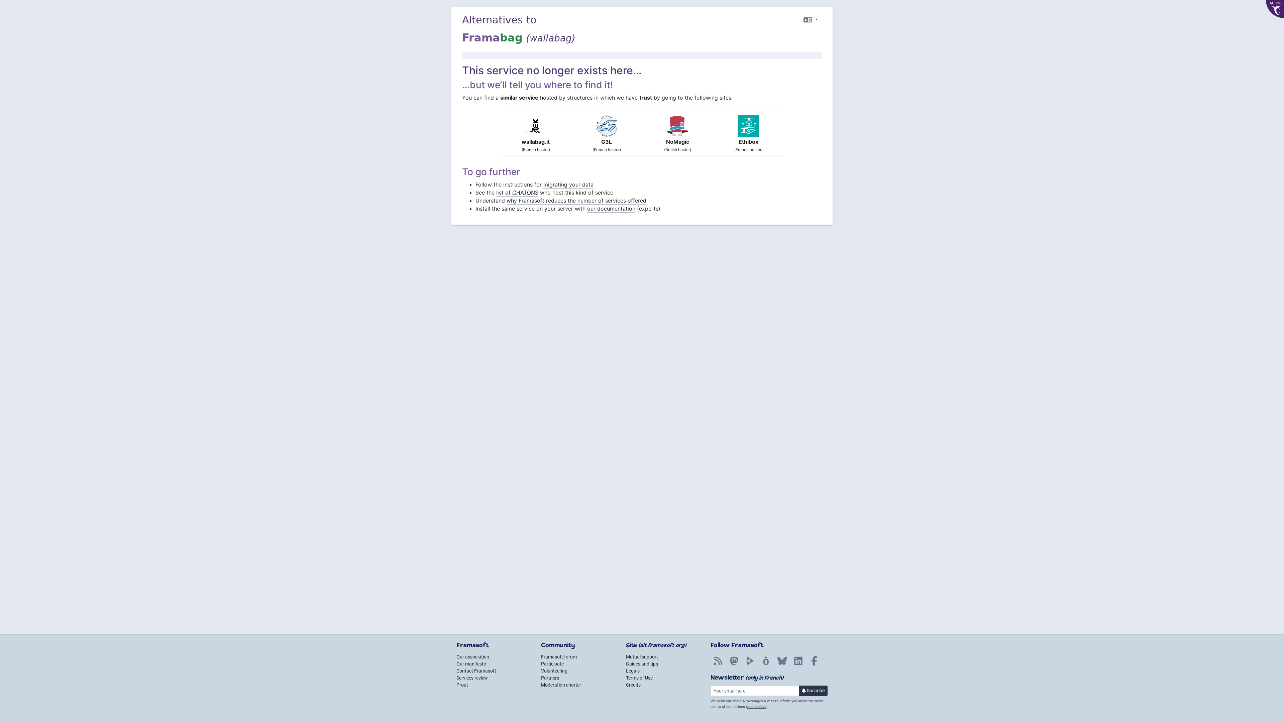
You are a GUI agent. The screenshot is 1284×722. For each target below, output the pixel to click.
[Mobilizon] (766, 664)
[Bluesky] (782, 664)
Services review (472, 678)
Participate (552, 664)
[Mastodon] (734, 664)
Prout (462, 685)
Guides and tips (642, 664)
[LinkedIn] (798, 664)
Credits (633, 685)
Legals (633, 671)
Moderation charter (561, 685)
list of (517, 192)
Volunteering (554, 671)
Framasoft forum (559, 656)
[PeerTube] (750, 664)
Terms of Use (639, 678)
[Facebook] (814, 664)
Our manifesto (471, 664)
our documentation (611, 208)
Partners (550, 678)
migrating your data (568, 184)
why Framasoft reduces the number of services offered (576, 200)
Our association (472, 656)
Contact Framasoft (476, 671)
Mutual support (642, 656)
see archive (756, 707)
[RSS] (718, 664)
